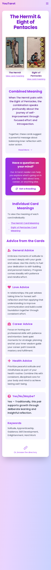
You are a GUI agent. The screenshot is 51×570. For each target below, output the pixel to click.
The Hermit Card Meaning (25, 223)
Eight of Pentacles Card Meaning (24, 229)
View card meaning (15, 76)
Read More (23, 150)
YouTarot (8, 3)
